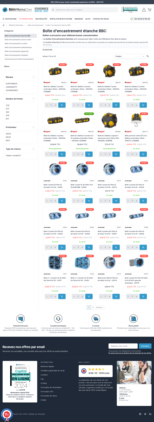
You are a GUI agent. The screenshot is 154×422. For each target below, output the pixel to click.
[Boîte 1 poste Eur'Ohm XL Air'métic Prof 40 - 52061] (55, 169)
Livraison (44, 375)
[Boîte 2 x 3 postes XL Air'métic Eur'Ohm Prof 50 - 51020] (82, 262)
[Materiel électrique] (4, 25)
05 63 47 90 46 (143, 19)
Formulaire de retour (49, 396)
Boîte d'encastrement (35, 25)
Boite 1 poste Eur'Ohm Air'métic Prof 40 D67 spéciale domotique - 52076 (136, 280)
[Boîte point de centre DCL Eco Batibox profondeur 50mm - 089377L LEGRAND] (136, 120)
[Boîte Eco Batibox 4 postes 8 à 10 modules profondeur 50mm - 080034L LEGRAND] (82, 120)
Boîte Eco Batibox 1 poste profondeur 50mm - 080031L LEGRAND (108, 89)
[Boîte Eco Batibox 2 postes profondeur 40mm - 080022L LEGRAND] (55, 71)
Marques (79, 19)
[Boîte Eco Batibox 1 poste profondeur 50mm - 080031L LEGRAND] (109, 71)
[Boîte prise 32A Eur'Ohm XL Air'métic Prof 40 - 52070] (109, 262)
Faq (42, 379)
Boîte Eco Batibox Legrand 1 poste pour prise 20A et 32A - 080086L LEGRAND (109, 138)
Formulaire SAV (47, 392)
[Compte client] (143, 10)
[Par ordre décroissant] (147, 56)
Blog (88, 19)
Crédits (43, 400)
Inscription (145, 346)
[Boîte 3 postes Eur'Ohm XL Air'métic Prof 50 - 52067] (109, 216)
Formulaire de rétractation (51, 387)
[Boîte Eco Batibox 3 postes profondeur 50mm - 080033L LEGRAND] (55, 120)
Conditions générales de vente (53, 371)
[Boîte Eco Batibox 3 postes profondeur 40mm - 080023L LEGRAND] (82, 71)
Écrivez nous (123, 400)
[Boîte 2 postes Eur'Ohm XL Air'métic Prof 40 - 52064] (136, 169)
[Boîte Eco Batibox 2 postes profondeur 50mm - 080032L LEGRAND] (136, 71)
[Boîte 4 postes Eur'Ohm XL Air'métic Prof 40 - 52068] (136, 216)
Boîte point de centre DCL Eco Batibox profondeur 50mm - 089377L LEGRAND (136, 138)
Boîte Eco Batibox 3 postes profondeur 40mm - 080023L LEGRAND (82, 89)
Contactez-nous (101, 19)
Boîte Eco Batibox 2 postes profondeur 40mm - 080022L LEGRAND (55, 89)
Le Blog (44, 383)
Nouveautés (41, 19)
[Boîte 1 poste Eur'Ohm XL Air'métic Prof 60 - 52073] (109, 169)
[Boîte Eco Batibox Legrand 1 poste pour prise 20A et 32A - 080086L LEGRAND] (109, 120)
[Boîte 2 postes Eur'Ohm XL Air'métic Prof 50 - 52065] (55, 216)
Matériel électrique (16, 25)
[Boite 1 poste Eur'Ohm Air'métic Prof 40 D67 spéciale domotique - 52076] (136, 262)
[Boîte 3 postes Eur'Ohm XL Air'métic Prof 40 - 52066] (82, 216)
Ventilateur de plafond (61, 19)
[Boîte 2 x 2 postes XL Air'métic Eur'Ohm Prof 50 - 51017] (55, 262)
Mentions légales (47, 366)
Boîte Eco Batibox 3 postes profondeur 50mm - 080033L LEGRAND (55, 138)
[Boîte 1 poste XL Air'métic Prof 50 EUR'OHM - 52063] (82, 169)
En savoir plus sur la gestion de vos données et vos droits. (130, 353)
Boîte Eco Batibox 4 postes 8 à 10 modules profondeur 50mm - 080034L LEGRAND (82, 138)
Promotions (27, 19)
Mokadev (41, 414)
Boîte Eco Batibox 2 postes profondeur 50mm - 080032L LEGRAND (136, 89)
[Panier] (148, 10)
